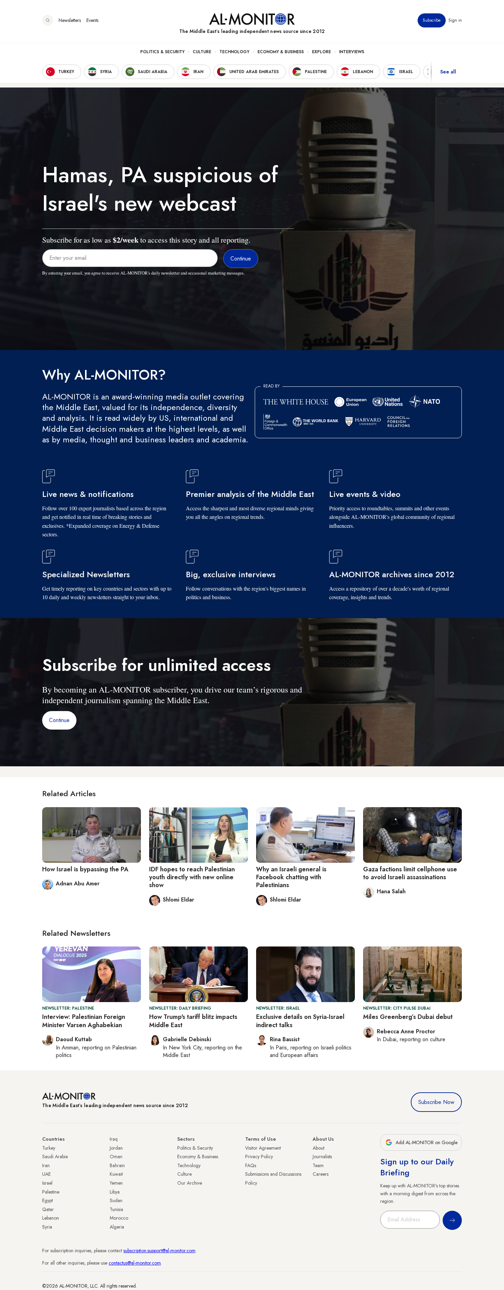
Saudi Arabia (55, 1156)
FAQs (250, 1165)
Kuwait (116, 1174)
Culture (202, 52)
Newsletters (70, 20)
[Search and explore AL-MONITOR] (47, 20)
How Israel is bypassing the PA (85, 869)
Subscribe (432, 20)
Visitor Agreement (263, 1147)
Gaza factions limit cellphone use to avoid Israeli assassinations (410, 873)
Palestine (50, 1191)
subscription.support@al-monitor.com (159, 1250)
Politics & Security (162, 52)
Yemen (116, 1182)
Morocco (119, 1218)
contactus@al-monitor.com (135, 1262)
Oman (116, 1156)
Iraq (114, 1139)
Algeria (117, 1226)
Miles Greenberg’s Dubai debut (408, 1016)
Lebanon (50, 1218)
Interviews (351, 52)
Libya (115, 1191)
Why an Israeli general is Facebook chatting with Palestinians (291, 877)
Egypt (47, 1200)
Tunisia (116, 1209)
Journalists (322, 1156)
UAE (46, 1174)
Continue (59, 720)
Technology (234, 52)
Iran (46, 1165)
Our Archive (189, 1182)
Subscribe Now (436, 1102)
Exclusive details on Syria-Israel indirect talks (300, 1020)
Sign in (455, 20)
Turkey (48, 1147)
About (318, 1147)
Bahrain (117, 1165)
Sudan (116, 1200)
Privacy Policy (259, 1156)
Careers (320, 1174)
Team (318, 1165)
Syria (47, 1226)
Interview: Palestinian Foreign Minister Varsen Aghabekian (83, 1020)
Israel (47, 1182)
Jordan (116, 1147)
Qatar (48, 1209)
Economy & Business (280, 52)
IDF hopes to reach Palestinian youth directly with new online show (192, 877)
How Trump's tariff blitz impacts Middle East (193, 1020)
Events (92, 20)
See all (448, 71)
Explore (321, 52)
